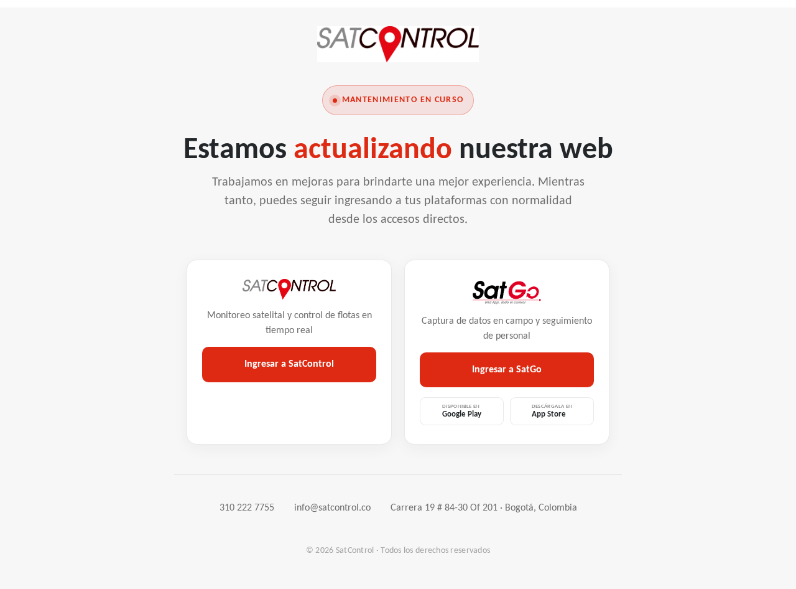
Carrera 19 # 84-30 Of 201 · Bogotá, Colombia (484, 508)
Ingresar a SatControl (289, 364)
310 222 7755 (247, 508)
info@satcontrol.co (332, 508)
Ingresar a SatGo (507, 370)
